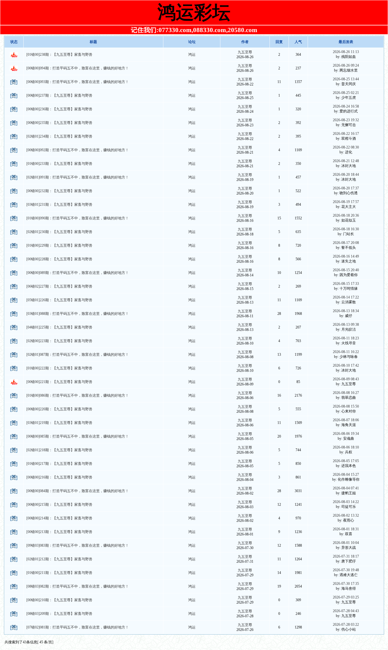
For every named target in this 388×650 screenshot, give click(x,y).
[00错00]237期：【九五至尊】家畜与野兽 (59, 95)
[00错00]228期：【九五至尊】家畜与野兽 (59, 259)
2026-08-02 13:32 (346, 515)
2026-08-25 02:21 (346, 93)
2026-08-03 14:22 (346, 502)
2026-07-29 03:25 (346, 597)
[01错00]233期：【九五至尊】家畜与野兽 (59, 164)
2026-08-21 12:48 (346, 161)
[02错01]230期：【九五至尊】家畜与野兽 (59, 232)
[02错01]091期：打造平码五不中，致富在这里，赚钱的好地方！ (77, 177)
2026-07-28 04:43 (346, 611)
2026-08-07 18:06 (346, 420)
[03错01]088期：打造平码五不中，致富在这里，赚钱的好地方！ (77, 314)
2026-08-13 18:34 (346, 311)
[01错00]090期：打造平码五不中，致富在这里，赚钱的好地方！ (77, 218)
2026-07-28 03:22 (346, 624)
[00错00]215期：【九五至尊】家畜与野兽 (59, 504)
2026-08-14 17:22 (346, 297)
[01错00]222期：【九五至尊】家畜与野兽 (59, 368)
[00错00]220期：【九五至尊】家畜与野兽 (59, 409)
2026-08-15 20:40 (346, 270)
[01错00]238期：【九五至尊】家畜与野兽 (59, 54)
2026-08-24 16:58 (346, 106)
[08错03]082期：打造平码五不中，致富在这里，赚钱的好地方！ (77, 586)
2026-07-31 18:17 (346, 556)
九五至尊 (245, 52)
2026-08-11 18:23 (346, 338)
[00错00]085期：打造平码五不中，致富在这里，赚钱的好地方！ (77, 436)
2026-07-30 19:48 (346, 570)
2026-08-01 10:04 (346, 543)
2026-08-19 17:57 (346, 202)
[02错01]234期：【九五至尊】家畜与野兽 (59, 136)
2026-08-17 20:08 (346, 243)
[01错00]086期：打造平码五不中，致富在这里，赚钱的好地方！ (77, 395)
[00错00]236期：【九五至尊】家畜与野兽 (59, 109)
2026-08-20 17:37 (346, 188)
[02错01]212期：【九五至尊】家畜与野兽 (59, 559)
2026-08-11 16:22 (346, 352)
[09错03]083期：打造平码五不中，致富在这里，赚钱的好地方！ (77, 545)
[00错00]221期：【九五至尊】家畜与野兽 (59, 382)
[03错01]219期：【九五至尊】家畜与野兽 (59, 423)
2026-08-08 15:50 (346, 406)
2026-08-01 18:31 (346, 529)
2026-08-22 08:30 (346, 147)
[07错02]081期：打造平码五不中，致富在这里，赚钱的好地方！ (77, 627)
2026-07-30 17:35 (346, 584)
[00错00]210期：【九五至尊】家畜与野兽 (59, 600)
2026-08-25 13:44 (346, 79)
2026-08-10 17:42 (346, 365)
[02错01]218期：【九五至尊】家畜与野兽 (59, 450)
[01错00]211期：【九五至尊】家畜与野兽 (59, 573)
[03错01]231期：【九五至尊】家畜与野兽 (59, 204)
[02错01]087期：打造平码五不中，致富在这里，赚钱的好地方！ (77, 354)
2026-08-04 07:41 (346, 488)
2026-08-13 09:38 (346, 324)
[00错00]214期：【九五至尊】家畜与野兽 (59, 518)
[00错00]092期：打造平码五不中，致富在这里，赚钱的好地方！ (77, 150)
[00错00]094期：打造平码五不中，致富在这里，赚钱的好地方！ (77, 68)
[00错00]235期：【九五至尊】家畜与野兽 (59, 123)
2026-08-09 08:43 (346, 379)
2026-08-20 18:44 (346, 174)
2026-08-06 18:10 (346, 447)
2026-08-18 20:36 (346, 215)
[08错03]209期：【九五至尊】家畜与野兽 (59, 614)
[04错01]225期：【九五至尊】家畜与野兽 (59, 327)
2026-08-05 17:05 (346, 461)
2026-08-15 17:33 (346, 284)
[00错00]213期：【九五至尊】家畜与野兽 (59, 532)
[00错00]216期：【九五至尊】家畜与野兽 (59, 477)
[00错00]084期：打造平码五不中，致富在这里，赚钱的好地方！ (77, 491)
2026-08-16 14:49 (346, 256)
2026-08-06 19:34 (346, 434)
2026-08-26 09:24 (346, 65)
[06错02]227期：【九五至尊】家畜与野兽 (59, 286)
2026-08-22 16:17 (346, 134)
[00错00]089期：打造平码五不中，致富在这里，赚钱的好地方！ (77, 273)
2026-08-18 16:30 (346, 229)
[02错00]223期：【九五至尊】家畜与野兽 (59, 341)
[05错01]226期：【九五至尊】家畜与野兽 (59, 300)
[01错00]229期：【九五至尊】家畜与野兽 (59, 245)
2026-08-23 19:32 (346, 120)
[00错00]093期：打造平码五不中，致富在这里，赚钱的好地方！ (77, 82)
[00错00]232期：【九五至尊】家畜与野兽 (59, 191)
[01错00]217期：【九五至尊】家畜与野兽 (59, 464)
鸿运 (192, 54)
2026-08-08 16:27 (346, 393)
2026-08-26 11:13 (346, 52)
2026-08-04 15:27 (346, 474)
